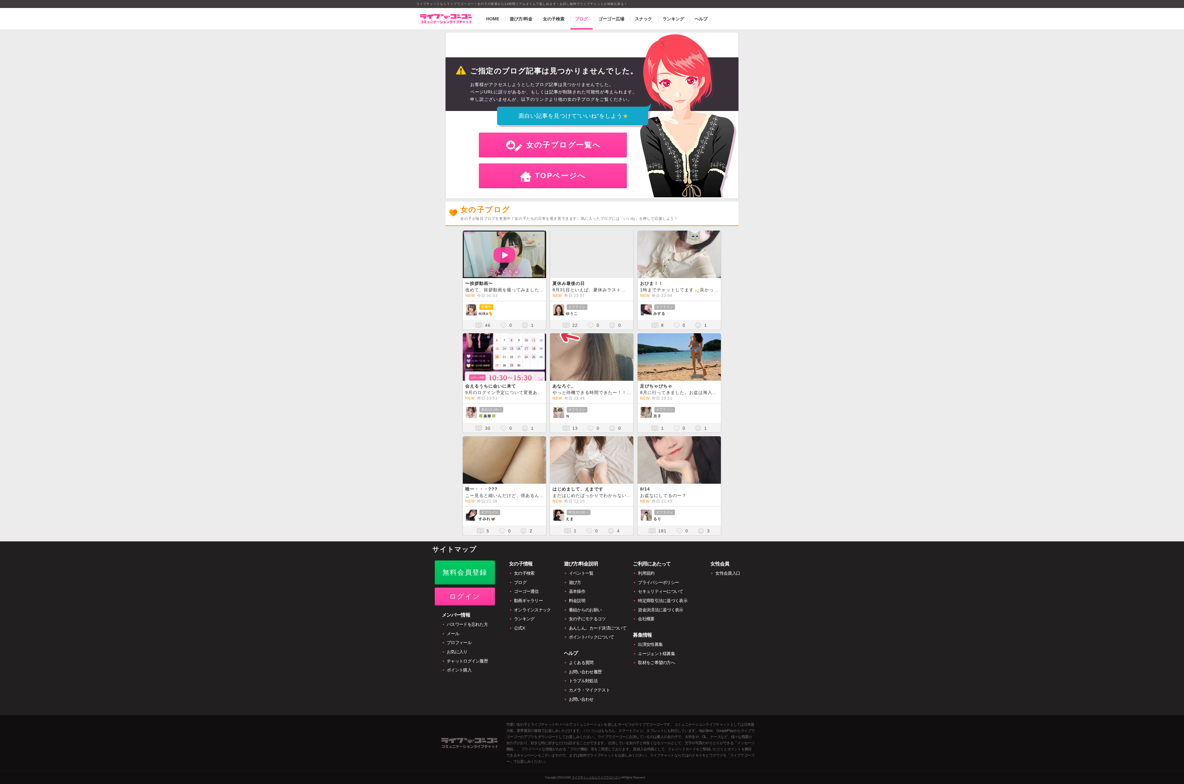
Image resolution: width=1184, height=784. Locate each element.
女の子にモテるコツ (587, 618)
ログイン (464, 596)
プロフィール (459, 642)
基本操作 (577, 591)
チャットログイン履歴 (467, 661)
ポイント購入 (459, 669)
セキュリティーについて (660, 591)
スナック (643, 18)
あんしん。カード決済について (597, 628)
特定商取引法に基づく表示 (662, 600)
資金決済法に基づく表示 (660, 609)
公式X (519, 628)
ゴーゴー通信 (526, 591)
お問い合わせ (581, 699)
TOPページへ (560, 175)
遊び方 (575, 582)
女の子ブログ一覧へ (563, 145)
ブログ (581, 18)
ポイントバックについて (591, 636)
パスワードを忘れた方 (467, 624)
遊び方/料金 (521, 18)
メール (453, 633)
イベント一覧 (581, 573)
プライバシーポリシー (658, 582)
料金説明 (577, 600)
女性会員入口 (727, 573)
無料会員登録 (464, 572)
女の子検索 (554, 18)
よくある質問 (581, 662)
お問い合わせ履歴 (585, 671)
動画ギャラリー (528, 600)
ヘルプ (701, 18)
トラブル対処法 (583, 680)
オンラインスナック (532, 609)
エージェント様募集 (656, 653)
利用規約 (646, 573)
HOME (492, 18)
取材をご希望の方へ (656, 662)
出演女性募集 (650, 644)
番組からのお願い (585, 609)
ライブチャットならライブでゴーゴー (596, 777)
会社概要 (646, 618)
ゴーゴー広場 (611, 18)
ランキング (673, 18)
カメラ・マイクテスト (589, 690)
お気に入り (457, 651)
